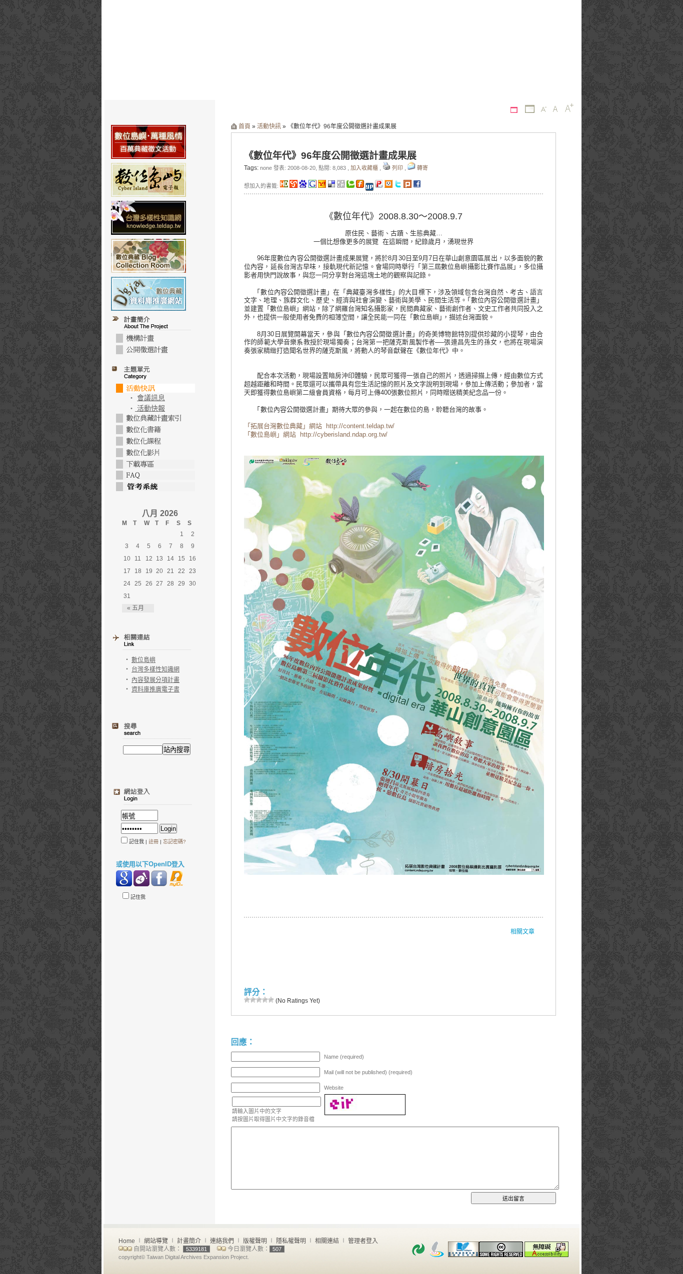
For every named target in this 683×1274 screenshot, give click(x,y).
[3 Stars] (259, 1000)
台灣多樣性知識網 (156, 669)
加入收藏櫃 (364, 168)
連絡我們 (222, 1241)
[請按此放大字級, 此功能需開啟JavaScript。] (569, 107)
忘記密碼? (174, 841)
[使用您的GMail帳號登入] (124, 878)
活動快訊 (269, 126)
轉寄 (422, 168)
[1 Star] (247, 1000)
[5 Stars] (271, 1000)
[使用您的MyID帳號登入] (176, 878)
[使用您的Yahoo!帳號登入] (142, 878)
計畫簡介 (189, 1241)
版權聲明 (255, 1241)
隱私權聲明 (291, 1241)
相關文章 (522, 931)
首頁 (244, 126)
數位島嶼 (144, 659)
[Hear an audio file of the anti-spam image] (365, 1097)
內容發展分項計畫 (156, 679)
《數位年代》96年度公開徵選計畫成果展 (330, 155)
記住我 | (138, 841)
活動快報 (150, 408)
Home (126, 1241)
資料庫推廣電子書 (156, 689)
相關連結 (327, 1241)
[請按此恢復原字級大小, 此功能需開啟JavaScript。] (555, 109)
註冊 (153, 841)
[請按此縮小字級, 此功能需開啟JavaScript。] (544, 109)
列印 (397, 168)
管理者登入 (363, 1241)
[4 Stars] (265, 1000)
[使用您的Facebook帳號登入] (159, 878)
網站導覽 (156, 1241)
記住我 (137, 897)
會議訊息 (151, 398)
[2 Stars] (253, 1000)
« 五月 (135, 608)
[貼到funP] (379, 186)
